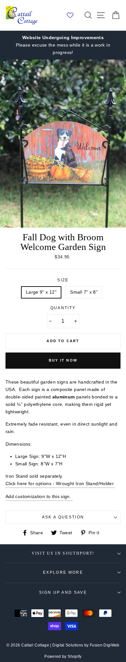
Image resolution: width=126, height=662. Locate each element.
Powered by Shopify (63, 656)
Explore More (63, 572)
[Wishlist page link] (73, 15)
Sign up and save (63, 592)
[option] (63, 45)
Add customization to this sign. (39, 496)
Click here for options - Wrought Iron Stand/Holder (60, 483)
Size (62, 280)
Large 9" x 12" (41, 292)
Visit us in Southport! (63, 553)
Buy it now (63, 360)
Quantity (63, 308)
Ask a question (63, 517)
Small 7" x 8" (84, 292)
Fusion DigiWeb (105, 645)
